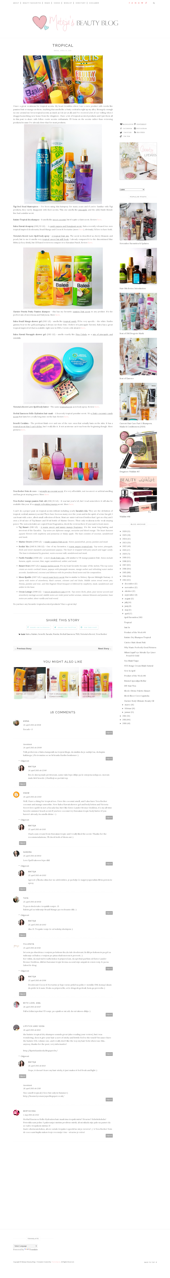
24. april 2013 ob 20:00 (32, 747)
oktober (128, 591)
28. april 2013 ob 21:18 (31, 1088)
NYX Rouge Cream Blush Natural (138, 666)
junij (126, 606)
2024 (124, 539)
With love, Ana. (32, 1003)
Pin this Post (90, 627)
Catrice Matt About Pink (135, 642)
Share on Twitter (67, 627)
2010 (124, 723)
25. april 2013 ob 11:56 (31, 948)
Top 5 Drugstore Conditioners (24, 695)
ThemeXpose (56, 1262)
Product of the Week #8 (135, 676)
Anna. (26, 721)
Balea (28, 634)
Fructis (56, 634)
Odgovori (109, 732)
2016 (124, 569)
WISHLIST (68, 3)
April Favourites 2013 (133, 617)
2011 (124, 719)
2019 (124, 557)
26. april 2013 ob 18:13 (31, 1030)
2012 (124, 716)
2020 (124, 554)
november (129, 587)
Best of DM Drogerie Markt (132, 333)
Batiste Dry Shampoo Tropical (137, 637)
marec (127, 704)
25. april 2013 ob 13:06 (37, 980)
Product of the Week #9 (135, 632)
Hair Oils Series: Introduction (133, 288)
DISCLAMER (94, 3)
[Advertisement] (138, 81)
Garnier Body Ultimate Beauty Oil (139, 701)
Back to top (149, 1262)
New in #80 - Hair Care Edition (94, 695)
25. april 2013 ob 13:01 (37, 829)
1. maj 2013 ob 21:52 (31, 1115)
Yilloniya (28, 944)
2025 (124, 535)
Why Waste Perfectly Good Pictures (140, 647)
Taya (25, 898)
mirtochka (29, 1111)
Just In (127, 627)
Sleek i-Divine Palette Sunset (137, 691)
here (99, 219)
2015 (124, 572)
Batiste (34, 634)
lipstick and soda (34, 1026)
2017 (124, 565)
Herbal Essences (67, 634)
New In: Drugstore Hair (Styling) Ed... (61, 695)
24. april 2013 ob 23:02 (32, 797)
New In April (129, 671)
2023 (124, 542)
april (127, 613)
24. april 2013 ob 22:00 (37, 770)
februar (128, 708)
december (129, 583)
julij (126, 602)
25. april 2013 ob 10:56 (32, 902)
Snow (26, 793)
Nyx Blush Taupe (131, 661)
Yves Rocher (101, 634)
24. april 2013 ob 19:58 (32, 725)
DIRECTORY (81, 3)
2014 (124, 576)
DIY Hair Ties (130, 686)
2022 (124, 546)
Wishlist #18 (125, 516)
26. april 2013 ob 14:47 (32, 1007)
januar (127, 712)
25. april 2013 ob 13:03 (37, 875)
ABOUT (16, 3)
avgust (127, 598)
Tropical (128, 622)
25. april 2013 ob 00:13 (32, 856)
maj (126, 610)
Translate (33, 1249)
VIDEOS (57, 3)
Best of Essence (127, 378)
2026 (124, 531)
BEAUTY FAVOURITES (32, 3)
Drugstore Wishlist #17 (130, 471)
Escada (49, 634)
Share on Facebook (40, 627)
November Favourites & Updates (134, 243)
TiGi (77, 634)
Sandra (27, 852)
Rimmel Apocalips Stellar (135, 681)
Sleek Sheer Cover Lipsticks (136, 696)
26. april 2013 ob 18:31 (36, 1066)
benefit (41, 634)
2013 (124, 580)
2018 (124, 561)
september (130, 595)
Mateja (32, 766)
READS (47, 3)
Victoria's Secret (87, 634)
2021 (124, 550)
